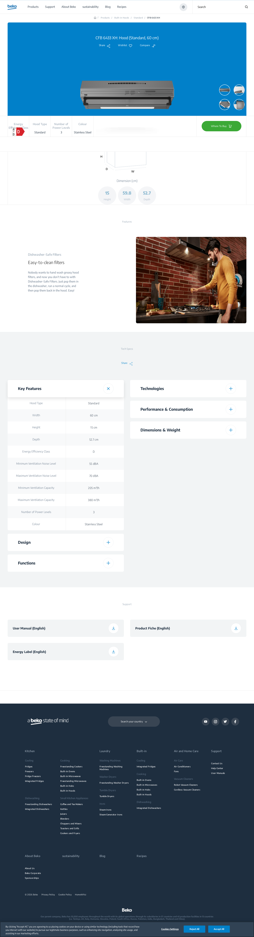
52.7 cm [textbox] (93, 439)
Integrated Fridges (34, 781)
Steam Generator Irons (111, 814)
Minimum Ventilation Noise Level (36, 463)
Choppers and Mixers (71, 823)
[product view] (224, 90)
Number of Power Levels (36, 512)
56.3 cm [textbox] (216, 493)
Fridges (29, 766)
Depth (36, 439)
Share (102, 45)
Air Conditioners (182, 766)
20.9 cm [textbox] (216, 505)
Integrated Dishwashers (37, 809)
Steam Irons (106, 809)
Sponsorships (32, 878)
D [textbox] (94, 451)
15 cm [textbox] (93, 427)
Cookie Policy (65, 894)
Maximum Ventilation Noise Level (36, 475)
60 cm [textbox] (94, 415)
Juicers (63, 814)
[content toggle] (108, 388)
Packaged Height (158, 493)
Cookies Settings (170, 928)
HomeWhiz (80, 894)
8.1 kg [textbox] (216, 481)
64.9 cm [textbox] (216, 517)
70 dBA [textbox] (93, 476)
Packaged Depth (158, 517)
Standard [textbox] (93, 403)
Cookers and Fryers (70, 833)
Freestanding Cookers (71, 766)
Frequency (158, 548)
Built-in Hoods (121, 18)
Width (36, 415)
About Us (30, 868)
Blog (102, 856)
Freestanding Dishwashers (38, 804)
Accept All (219, 928)
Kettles (64, 809)
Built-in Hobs (67, 786)
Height (36, 427)
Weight (158, 481)
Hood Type (36, 403)
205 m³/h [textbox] (93, 488)
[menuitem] (33, 7)
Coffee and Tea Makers (71, 804)
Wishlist (122, 45)
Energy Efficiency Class (36, 451)
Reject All (194, 928)
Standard (138, 18)
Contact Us (216, 763)
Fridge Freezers (33, 776)
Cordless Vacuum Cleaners (187, 789)
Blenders (64, 818)
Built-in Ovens (67, 771)
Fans (176, 771)
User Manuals (218, 773)
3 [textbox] (94, 512)
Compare (145, 45)
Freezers (29, 771)
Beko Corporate (33, 873)
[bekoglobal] (12, 7)
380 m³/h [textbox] (94, 500)
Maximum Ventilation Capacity (36, 500)
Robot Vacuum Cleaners (186, 785)
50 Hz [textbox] (216, 548)
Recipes (142, 856)
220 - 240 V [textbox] (216, 536)
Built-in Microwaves (70, 776)
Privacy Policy (48, 894)
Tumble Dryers (107, 796)
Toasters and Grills (69, 828)
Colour (36, 524)
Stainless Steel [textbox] (94, 524)
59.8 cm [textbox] (216, 457)
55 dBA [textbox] (93, 463)
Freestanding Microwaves (73, 781)
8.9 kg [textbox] (216, 529)
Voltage (158, 536)
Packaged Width (159, 505)
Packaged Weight (158, 529)
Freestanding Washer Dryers (114, 782)
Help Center (217, 768)
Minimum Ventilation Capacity (36, 487)
